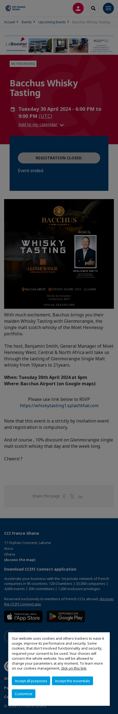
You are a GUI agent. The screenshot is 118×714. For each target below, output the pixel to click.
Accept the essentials (72, 680)
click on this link (73, 668)
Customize (23, 693)
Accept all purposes (31, 680)
